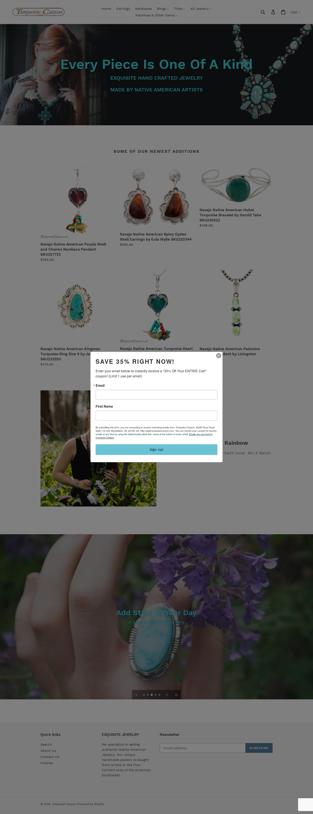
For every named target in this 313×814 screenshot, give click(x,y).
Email (100, 385)
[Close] (218, 355)
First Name (104, 406)
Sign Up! (156, 449)
